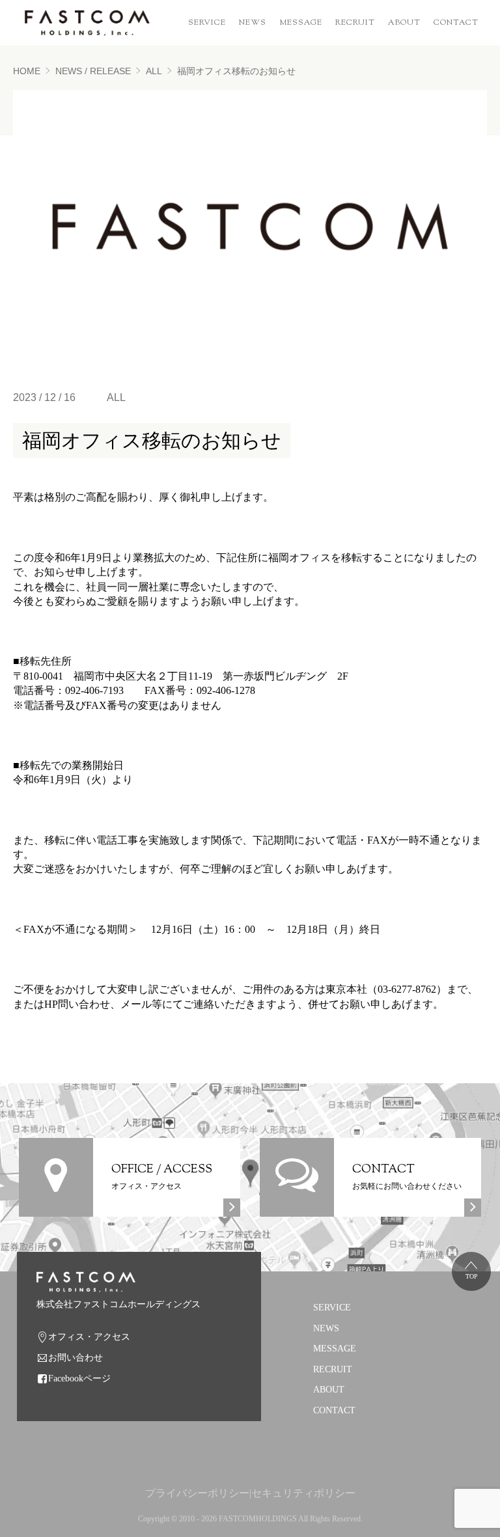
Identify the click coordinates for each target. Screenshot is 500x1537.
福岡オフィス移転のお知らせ (236, 71)
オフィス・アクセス (89, 1337)
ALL (154, 71)
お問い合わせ (75, 1358)
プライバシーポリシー (197, 1493)
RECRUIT (355, 23)
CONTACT (456, 23)
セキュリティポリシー (303, 1493)
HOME (26, 71)
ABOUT (404, 23)
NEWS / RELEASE (93, 71)
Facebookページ (79, 1378)
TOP (471, 1276)
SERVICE (207, 23)
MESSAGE (300, 23)
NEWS (252, 23)
